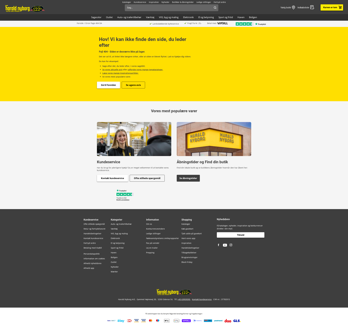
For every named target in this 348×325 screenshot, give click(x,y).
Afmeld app (89, 268)
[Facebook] (219, 245)
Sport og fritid (225, 17)
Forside (80, 23)
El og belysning (206, 17)
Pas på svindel (152, 243)
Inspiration (154, 2)
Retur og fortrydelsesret (94, 228)
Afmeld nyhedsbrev (92, 263)
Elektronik (188, 17)
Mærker (114, 271)
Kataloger (126, 2)
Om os (149, 224)
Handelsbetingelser (92, 233)
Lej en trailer (152, 248)
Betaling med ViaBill (93, 248)
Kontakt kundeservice (112, 178)
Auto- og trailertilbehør (129, 17)
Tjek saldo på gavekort (191, 233)
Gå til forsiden (108, 85)
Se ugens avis (133, 85)
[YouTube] (225, 245)
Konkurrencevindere (155, 228)
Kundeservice (140, 2)
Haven (240, 17)
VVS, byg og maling (168, 17)
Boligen (253, 17)
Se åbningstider (188, 178)
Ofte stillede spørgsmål (147, 178)
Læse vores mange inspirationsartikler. (120, 73)
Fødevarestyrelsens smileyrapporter (162, 238)
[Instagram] (231, 245)
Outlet (109, 17)
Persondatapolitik (92, 253)
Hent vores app (188, 238)
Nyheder (165, 2)
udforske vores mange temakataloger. (145, 69)
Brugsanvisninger (189, 257)
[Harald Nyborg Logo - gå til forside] (24, 8)
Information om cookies (94, 258)
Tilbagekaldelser (188, 252)
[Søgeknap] (215, 7)
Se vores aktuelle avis (112, 69)
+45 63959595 (184, 299)
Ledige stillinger (203, 2)
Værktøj (150, 17)
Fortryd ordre (220, 2)
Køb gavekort (187, 228)
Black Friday (186, 262)
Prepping (150, 252)
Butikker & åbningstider (183, 2)
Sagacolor (96, 17)
